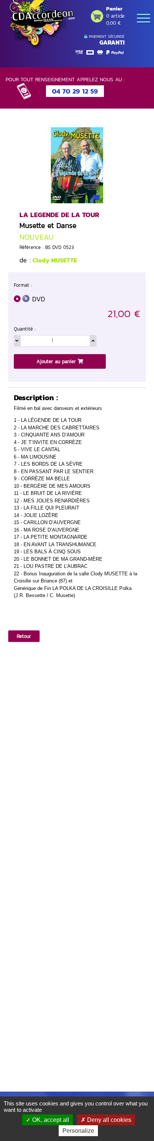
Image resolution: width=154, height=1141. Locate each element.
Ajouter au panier (57, 361)
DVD (38, 299)
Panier (114, 9)
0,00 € (113, 23)
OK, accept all (50, 1120)
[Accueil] (41, 25)
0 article (115, 15)
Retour (24, 636)
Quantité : (25, 328)
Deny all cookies (108, 1120)
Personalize (78, 1131)
